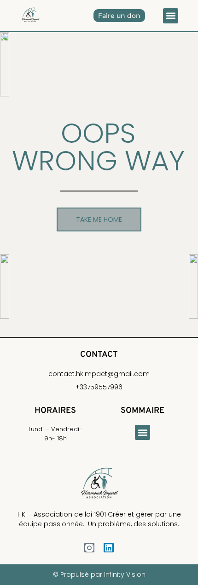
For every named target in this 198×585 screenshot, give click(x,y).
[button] (170, 15)
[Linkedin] (109, 548)
